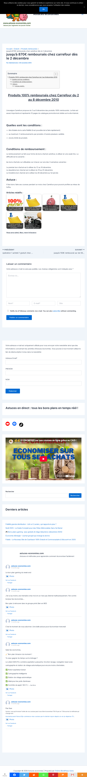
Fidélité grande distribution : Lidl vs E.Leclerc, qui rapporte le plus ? (31, 524)
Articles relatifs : (20, 86)
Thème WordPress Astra (64, 771)
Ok (43, 9)
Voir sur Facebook (11, 580)
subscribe (56, 311)
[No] (84, 7)
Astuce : (15, 84)
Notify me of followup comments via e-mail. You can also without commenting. (43, 311)
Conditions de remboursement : (22, 82)
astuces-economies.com (21, 566)
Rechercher (10, 491)
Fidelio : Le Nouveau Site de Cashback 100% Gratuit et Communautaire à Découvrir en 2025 (41, 540)
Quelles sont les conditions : (21, 79)
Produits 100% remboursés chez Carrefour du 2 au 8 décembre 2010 (33, 77)
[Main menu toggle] (82, 14)
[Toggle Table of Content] (54, 74)
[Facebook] (14, 424)
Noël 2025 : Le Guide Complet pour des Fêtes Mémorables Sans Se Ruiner (34, 528)
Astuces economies (46, 14)
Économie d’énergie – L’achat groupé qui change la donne (28, 536)
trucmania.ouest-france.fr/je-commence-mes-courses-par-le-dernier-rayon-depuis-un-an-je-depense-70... (40, 716)
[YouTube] (8, 424)
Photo (12, 576)
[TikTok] (21, 425)
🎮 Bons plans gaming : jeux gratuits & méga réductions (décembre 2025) (34, 532)
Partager (9, 582)
